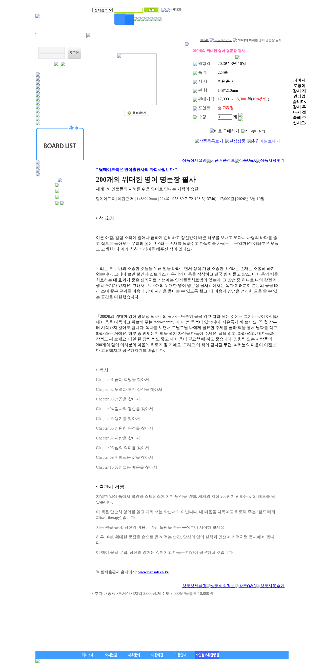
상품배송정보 (223, 160)
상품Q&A (247, 160)
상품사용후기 (272, 160)
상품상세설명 (194, 160)
